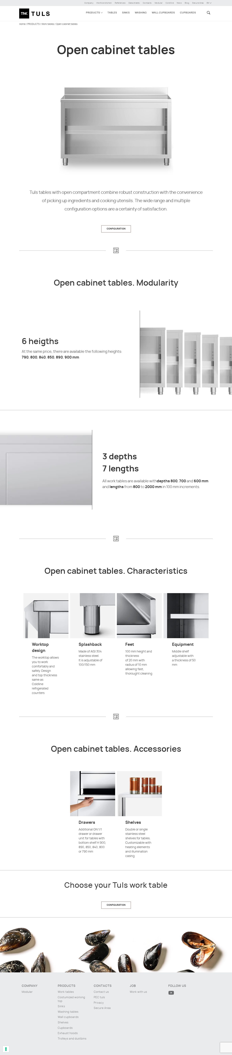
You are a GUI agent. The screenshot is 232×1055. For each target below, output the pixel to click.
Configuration (116, 229)
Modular (159, 3)
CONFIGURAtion (116, 905)
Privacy (99, 1002)
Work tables (47, 24)
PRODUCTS (93, 13)
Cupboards (188, 13)
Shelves (63, 1022)
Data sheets (134, 3)
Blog (187, 3)
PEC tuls (99, 997)
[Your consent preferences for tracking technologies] (6, 1049)
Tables (112, 13)
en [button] (208, 3)
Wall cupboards (163, 13)
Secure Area (198, 3)
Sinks (126, 13)
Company (89, 3)
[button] (208, 13)
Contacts (147, 3)
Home (22, 24)
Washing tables (68, 1011)
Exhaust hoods (68, 1033)
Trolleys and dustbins (72, 1038)
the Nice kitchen (104, 3)
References (120, 3)
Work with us (138, 992)
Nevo (179, 3)
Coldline (170, 3)
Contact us (101, 992)
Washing (141, 13)
